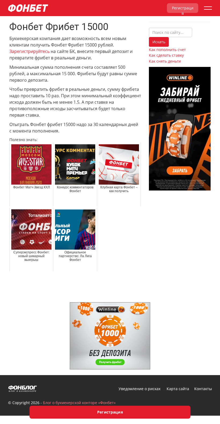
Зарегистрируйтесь (29, 51)
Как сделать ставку (166, 55)
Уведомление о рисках (139, 388)
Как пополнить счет (167, 49)
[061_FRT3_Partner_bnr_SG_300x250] (110, 335)
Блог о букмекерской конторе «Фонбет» (79, 402)
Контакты (203, 388)
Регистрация (182, 9)
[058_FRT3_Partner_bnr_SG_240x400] (180, 128)
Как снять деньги (165, 61)
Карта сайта (178, 388)
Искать (158, 41)
